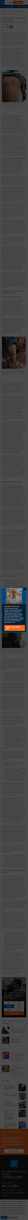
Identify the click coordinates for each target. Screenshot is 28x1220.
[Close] (25, 589)
